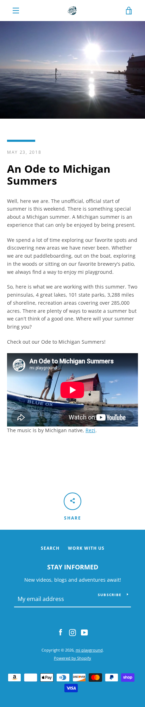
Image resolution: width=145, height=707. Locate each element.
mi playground (89, 650)
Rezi (90, 430)
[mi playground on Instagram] (72, 632)
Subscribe (109, 594)
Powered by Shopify (72, 658)
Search (50, 548)
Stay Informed (72, 567)
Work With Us (86, 548)
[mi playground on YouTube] (84, 632)
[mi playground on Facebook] (60, 632)
